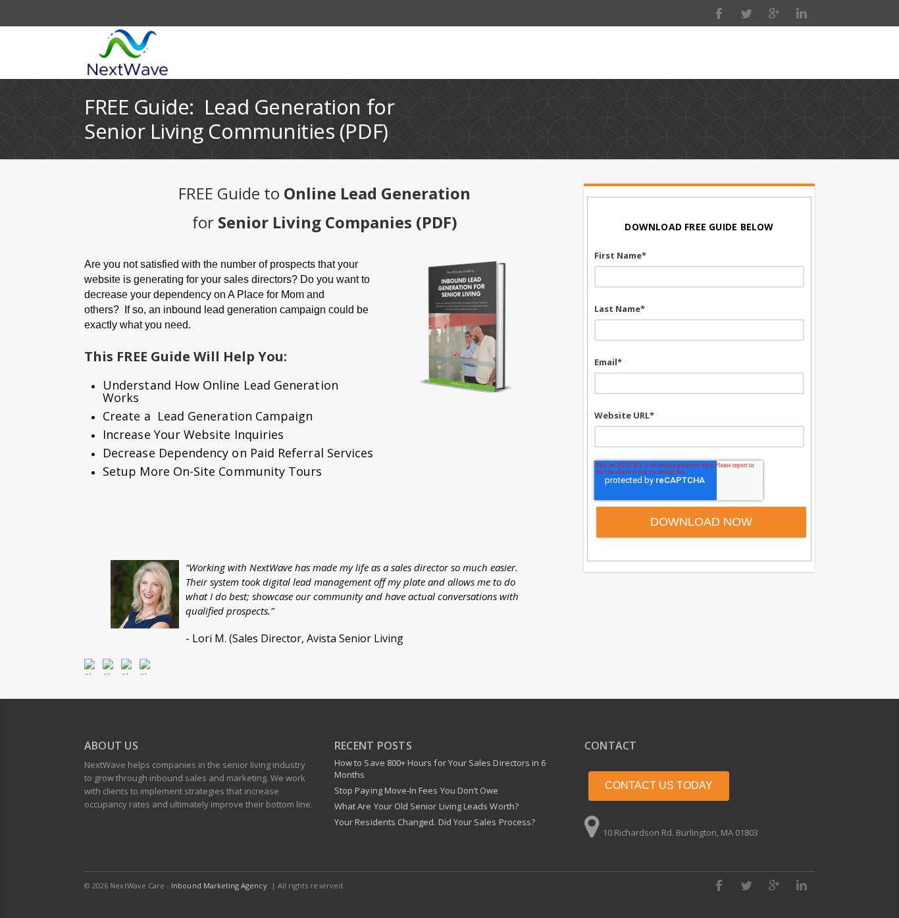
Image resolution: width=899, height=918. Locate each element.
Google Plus (774, 13)
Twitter (746, 13)
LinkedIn (801, 13)
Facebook (719, 13)
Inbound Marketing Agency (219, 885)
